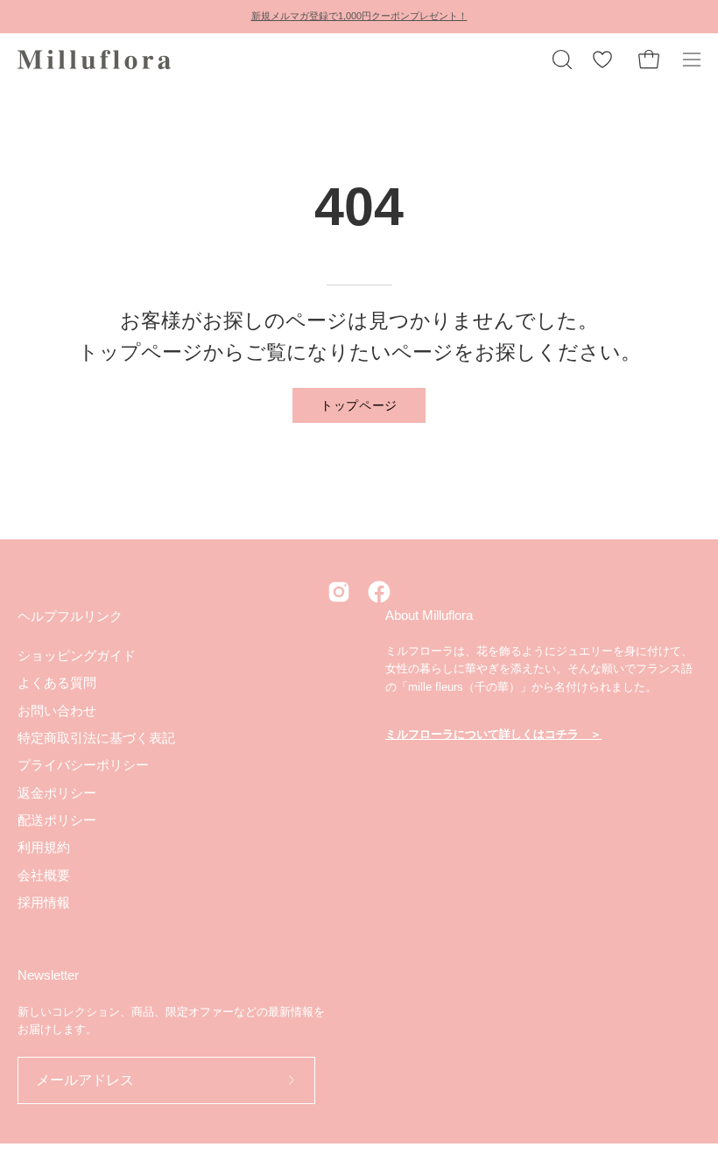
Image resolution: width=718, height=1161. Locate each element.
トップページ (359, 404)
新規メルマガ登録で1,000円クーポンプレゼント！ (359, 16)
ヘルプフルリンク (70, 616)
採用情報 (44, 902)
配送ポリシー (57, 820)
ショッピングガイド (77, 655)
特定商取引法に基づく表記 (96, 737)
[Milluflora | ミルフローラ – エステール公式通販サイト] (96, 59)
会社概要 (44, 874)
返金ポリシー (57, 792)
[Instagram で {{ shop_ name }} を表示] (339, 592)
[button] (560, 59)
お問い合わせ (57, 709)
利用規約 (44, 847)
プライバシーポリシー (83, 764)
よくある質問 (57, 682)
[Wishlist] (602, 59)
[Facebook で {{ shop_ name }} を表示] (379, 592)
